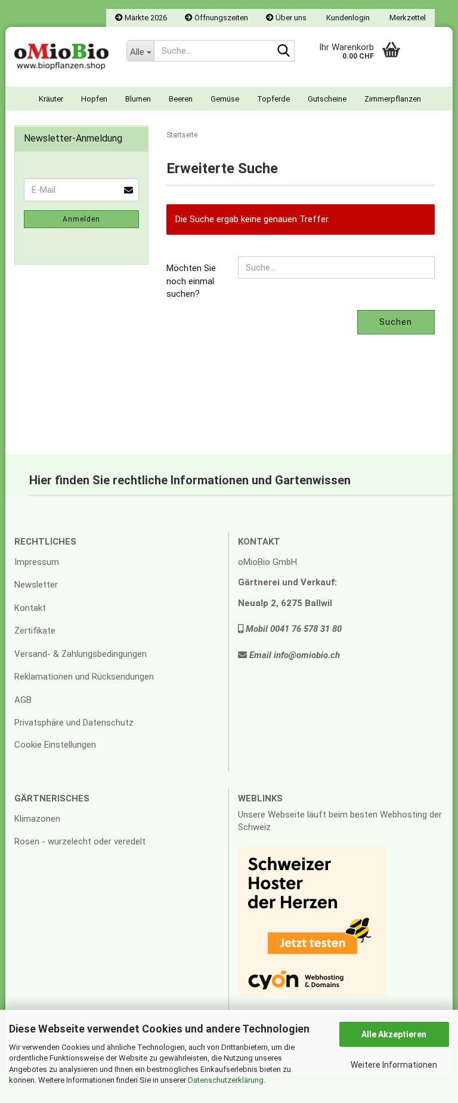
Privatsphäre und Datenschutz (74, 722)
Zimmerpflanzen (392, 98)
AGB (23, 700)
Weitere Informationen (394, 1065)
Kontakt (30, 608)
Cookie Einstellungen (55, 744)
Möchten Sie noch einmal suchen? (191, 281)
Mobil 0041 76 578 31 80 (292, 628)
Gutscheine (327, 98)
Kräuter (51, 98)
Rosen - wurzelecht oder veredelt (80, 841)
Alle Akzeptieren (393, 1034)
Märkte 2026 (145, 17)
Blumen (138, 98)
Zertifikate (34, 630)
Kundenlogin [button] (347, 17)
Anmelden (81, 219)
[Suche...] (283, 51)
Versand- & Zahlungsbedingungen (80, 654)
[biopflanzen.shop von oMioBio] (61, 57)
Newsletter (36, 584)
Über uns (290, 17)
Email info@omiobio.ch (293, 655)
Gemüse (225, 98)
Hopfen (94, 98)
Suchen (395, 322)
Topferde (273, 98)
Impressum (36, 562)
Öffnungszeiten (220, 17)
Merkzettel (407, 17)
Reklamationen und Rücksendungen (84, 676)
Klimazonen (37, 818)
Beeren (181, 98)
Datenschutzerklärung (226, 1080)
